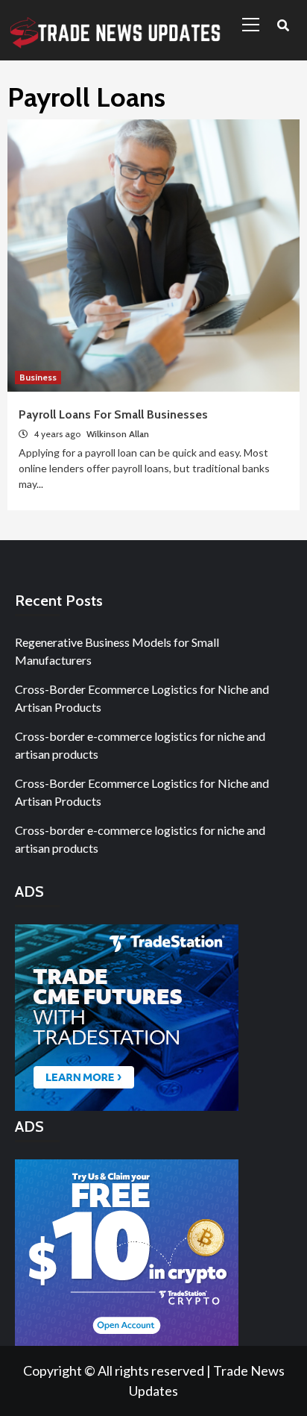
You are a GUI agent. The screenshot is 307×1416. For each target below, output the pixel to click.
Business (38, 377)
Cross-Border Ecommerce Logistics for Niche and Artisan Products (142, 698)
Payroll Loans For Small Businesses (113, 414)
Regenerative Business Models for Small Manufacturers (117, 651)
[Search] (282, 26)
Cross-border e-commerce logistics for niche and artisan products (140, 745)
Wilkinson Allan (117, 433)
